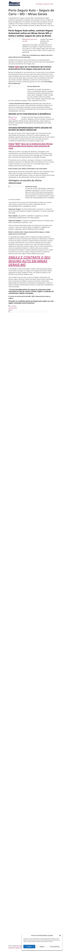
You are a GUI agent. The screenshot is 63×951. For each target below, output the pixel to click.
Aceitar (29, 946)
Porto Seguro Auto (21, 946)
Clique (11, 144)
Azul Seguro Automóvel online (44, 4)
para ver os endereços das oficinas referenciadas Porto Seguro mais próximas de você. (30, 146)
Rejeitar (42, 946)
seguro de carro (20, 947)
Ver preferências (54, 946)
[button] (60, 935)
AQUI (17, 67)
